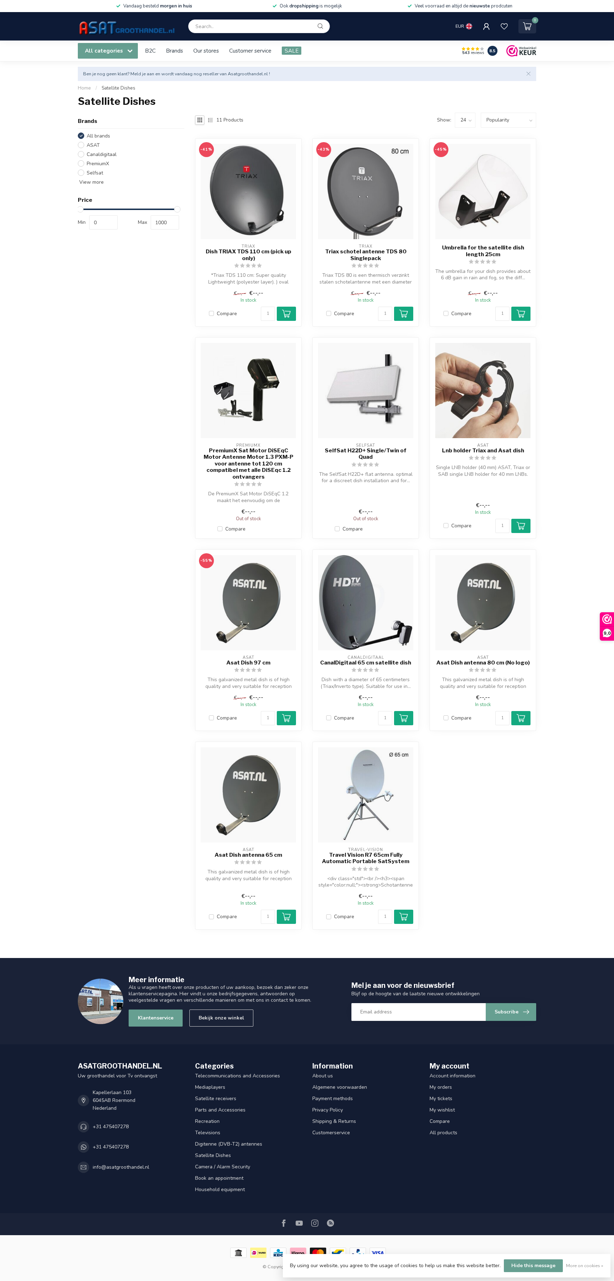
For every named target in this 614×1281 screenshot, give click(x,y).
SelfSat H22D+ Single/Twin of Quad (365, 453)
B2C (150, 50)
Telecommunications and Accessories (237, 1075)
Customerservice (331, 1132)
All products (443, 1132)
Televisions (207, 1132)
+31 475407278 (111, 1126)
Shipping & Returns (334, 1121)
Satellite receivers (215, 1098)
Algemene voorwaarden (339, 1087)
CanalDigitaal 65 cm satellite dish (365, 663)
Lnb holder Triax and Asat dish (483, 450)
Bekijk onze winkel (221, 1017)
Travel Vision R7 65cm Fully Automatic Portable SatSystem (365, 858)
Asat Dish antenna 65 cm (248, 855)
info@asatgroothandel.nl (121, 1167)
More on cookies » (584, 1266)
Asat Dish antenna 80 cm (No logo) (483, 663)
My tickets (441, 1098)
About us (322, 1075)
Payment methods (332, 1098)
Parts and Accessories (220, 1110)
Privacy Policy (327, 1110)
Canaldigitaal (102, 154)
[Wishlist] (504, 26)
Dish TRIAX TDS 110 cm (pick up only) (248, 254)
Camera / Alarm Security (222, 1166)
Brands (174, 50)
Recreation (207, 1121)
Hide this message (533, 1265)
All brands (98, 136)
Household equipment (220, 1189)
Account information (452, 1075)
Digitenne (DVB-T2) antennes (228, 1144)
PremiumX (98, 163)
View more (91, 182)
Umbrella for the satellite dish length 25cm (483, 250)
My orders (441, 1087)
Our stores (206, 50)
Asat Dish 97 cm (248, 663)
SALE (291, 50)
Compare (227, 313)
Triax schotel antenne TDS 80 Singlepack (365, 254)
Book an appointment (219, 1178)
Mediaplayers (210, 1087)
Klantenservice (155, 1017)
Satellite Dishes (118, 88)
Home (84, 88)
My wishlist (442, 1110)
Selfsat (95, 173)
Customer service (250, 50)
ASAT (93, 145)
